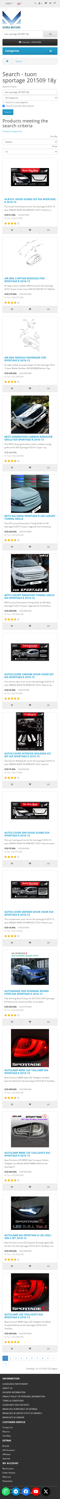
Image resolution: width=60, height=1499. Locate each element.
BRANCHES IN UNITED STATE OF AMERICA (22, 1413)
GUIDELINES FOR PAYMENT (15, 1384)
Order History (8, 1472)
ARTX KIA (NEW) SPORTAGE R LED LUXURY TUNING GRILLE (29, 517)
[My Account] (40, 3)
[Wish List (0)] (46, 3)
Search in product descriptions (20, 105)
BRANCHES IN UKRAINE (13, 1417)
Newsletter (7, 1481)
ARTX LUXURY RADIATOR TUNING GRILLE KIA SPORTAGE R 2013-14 (29, 596)
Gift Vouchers (8, 1450)
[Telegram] (16, 1491)
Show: (55, 146)
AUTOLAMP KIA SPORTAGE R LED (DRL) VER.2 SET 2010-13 (27, 1237)
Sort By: (54, 136)
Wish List (6, 1476)
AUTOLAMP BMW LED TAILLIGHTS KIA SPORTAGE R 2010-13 (27, 1154)
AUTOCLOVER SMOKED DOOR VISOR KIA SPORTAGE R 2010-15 (28, 913)
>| (5, 1363)
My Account (7, 1468)
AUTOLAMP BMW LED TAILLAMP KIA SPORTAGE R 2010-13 (26, 1071)
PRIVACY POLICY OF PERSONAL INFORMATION (23, 1396)
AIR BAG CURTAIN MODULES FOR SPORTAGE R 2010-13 (24, 280)
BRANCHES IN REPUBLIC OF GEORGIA (19, 1409)
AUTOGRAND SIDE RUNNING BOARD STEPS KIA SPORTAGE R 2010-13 (26, 992)
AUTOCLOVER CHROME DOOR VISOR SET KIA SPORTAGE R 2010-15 (29, 676)
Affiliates (6, 1454)
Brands (5, 1446)
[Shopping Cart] (50, 3)
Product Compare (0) (12, 131)
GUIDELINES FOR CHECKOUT (15, 1404)
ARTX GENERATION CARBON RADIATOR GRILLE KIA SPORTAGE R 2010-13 (28, 438)
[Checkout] (55, 3)
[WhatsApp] (6, 1491)
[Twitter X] (46, 1491)
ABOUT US (7, 1388)
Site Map (6, 1435)
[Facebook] (26, 1491)
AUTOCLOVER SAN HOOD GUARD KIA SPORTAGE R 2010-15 (26, 834)
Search (19, 61)
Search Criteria (9, 86)
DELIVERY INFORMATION (13, 1392)
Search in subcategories (17, 102)
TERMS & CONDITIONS (13, 1400)
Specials (6, 1458)
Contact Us (7, 1427)
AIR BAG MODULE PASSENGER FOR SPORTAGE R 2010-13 (25, 359)
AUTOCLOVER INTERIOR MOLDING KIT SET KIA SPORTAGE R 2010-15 (27, 755)
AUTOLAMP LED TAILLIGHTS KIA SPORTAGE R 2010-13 (23, 1316)
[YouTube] (36, 1491)
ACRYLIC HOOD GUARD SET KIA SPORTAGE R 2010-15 (30, 200)
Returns (6, 1431)
